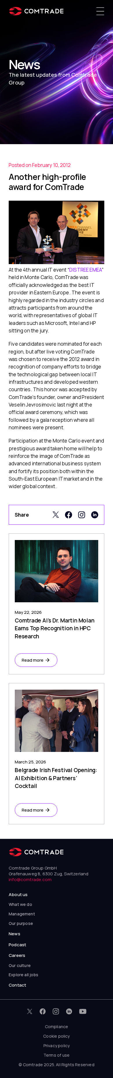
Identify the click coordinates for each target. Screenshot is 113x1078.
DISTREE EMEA (85, 269)
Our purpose (21, 923)
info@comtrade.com (30, 879)
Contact (17, 985)
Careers (17, 955)
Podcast (17, 945)
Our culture (20, 965)
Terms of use (56, 1055)
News (14, 934)
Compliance (56, 1026)
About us (18, 894)
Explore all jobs (23, 974)
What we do (20, 904)
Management (22, 914)
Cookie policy (56, 1036)
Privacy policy (56, 1045)
